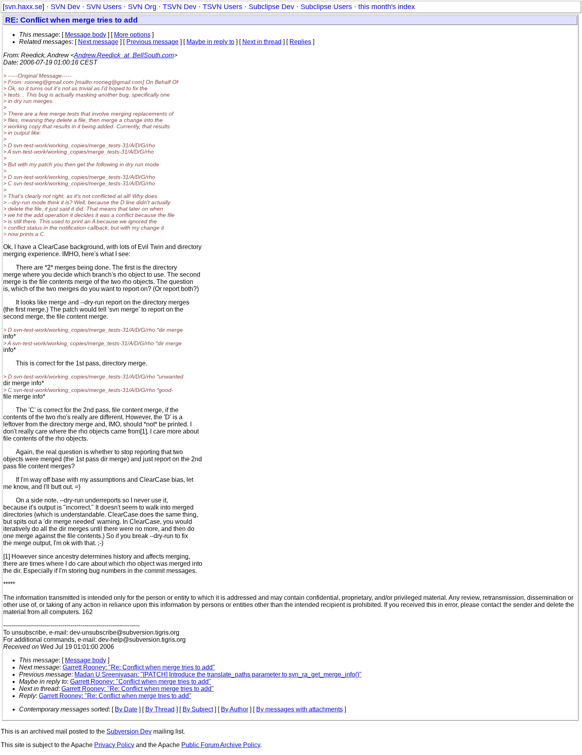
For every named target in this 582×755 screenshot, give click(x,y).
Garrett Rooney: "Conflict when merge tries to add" (140, 681)
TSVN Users (222, 7)
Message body (85, 34)
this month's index (386, 7)
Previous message (152, 41)
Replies (300, 41)
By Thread (160, 709)
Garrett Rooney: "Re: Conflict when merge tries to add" (139, 667)
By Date (126, 709)
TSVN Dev (179, 7)
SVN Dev (65, 7)
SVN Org (142, 7)
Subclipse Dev (271, 7)
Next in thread (261, 41)
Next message (98, 41)
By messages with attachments (299, 709)
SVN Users (104, 7)
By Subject (198, 709)
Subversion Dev (129, 731)
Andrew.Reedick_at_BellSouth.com (124, 55)
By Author (234, 709)
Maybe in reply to (210, 41)
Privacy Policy (114, 745)
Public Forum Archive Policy (220, 745)
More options (132, 34)
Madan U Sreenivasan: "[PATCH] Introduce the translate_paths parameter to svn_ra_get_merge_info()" (217, 674)
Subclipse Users (326, 7)
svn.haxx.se (23, 7)
